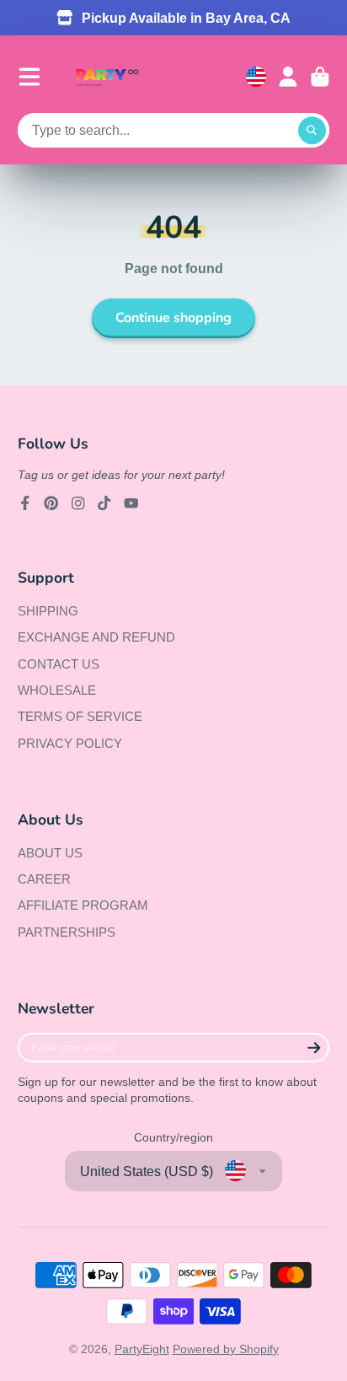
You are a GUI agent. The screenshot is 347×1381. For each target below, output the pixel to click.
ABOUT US (50, 853)
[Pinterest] (51, 503)
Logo (107, 77)
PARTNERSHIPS (66, 932)
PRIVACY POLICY (70, 743)
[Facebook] (25, 503)
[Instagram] (78, 503)
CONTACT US (58, 664)
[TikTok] (104, 503)
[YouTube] (131, 503)
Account (288, 77)
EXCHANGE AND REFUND (96, 637)
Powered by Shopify (226, 1349)
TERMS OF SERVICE (80, 716)
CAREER (44, 879)
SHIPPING (48, 611)
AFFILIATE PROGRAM (83, 905)
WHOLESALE (57, 690)
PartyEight (142, 1349)
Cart (320, 77)
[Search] (312, 130)
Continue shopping (173, 318)
